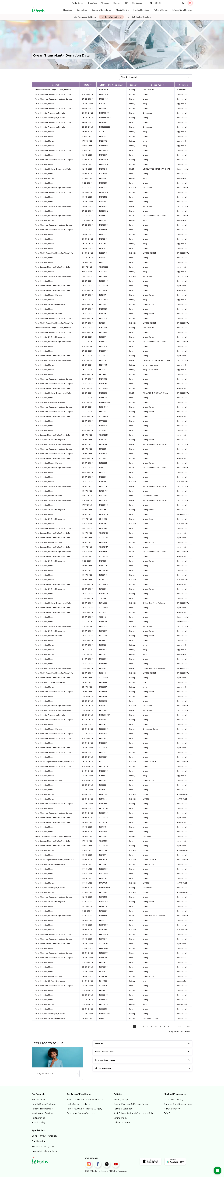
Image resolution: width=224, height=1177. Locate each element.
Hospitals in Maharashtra (44, 1151)
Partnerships (38, 1118)
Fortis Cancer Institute (78, 1104)
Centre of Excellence (101, 10)
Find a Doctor (78, 3)
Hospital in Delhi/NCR (43, 1146)
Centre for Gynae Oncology (81, 1113)
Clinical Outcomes (103, 1068)
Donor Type (157, 85)
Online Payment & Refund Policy (131, 1104)
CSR (126, 3)
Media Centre (122, 10)
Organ (133, 85)
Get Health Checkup (141, 17)
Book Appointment (113, 17)
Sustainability (38, 1122)
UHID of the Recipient (111, 85)
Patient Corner (161, 10)
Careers (117, 3)
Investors (92, 3)
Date (86, 85)
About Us (99, 1044)
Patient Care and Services (106, 1052)
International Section (182, 10)
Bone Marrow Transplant (45, 1136)
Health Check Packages (44, 1104)
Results (182, 85)
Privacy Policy (121, 1099)
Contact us (137, 3)
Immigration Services (42, 1113)
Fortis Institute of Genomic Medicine (85, 1099)
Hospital (55, 85)
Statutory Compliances (105, 1060)
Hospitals (67, 10)
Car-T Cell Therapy (173, 1099)
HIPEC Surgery (172, 1109)
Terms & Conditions (123, 1109)
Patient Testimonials (42, 1109)
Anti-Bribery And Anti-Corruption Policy (134, 1113)
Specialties (82, 10)
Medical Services (141, 10)
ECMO (167, 1113)
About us (105, 3)
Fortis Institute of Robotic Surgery (84, 1109)
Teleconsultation (122, 1122)
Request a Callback (87, 17)
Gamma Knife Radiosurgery (178, 1104)
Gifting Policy (120, 1118)
